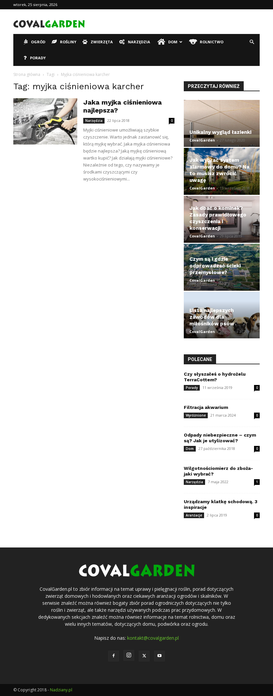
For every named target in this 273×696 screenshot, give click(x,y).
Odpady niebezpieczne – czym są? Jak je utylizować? (220, 437)
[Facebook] (113, 656)
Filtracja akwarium (206, 407)
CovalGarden (202, 140)
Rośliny (68, 41)
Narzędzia (139, 41)
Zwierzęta (102, 41)
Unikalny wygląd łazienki (220, 132)
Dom (172, 41)
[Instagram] (129, 655)
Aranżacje (194, 515)
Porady (38, 57)
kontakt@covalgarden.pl (153, 638)
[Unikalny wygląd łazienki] (222, 123)
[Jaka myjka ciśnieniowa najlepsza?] (45, 121)
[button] (252, 42)
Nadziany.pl (61, 690)
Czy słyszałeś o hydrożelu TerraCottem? (215, 376)
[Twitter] (144, 656)
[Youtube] (159, 656)
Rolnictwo (211, 41)
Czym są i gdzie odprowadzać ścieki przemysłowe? (215, 265)
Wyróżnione (196, 415)
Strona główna (26, 74)
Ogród (38, 41)
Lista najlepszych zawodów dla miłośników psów (211, 317)
